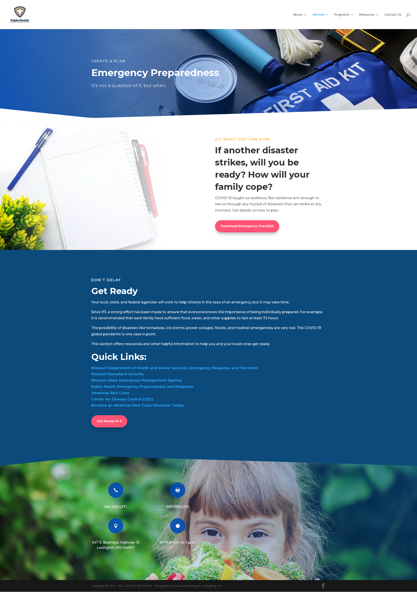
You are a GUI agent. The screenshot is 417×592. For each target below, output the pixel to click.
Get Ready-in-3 (109, 421)
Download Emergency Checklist (247, 226)
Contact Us (392, 15)
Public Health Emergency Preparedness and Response (142, 387)
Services (318, 15)
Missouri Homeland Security (117, 374)
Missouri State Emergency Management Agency (136, 380)
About (298, 15)
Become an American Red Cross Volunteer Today (137, 405)
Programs (341, 15)
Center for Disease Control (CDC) (122, 399)
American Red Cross (110, 393)
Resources (366, 15)
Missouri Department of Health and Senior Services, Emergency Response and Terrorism (174, 368)
